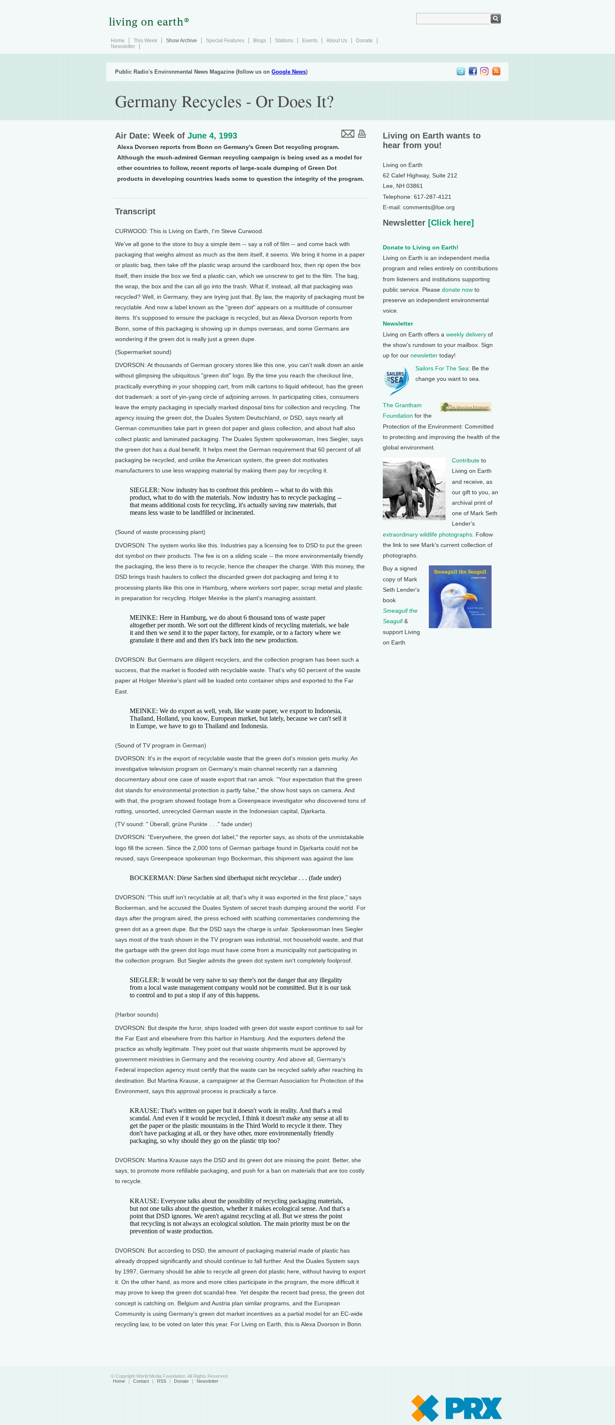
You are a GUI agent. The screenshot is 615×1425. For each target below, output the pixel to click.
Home (118, 41)
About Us (336, 41)
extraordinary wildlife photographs (427, 534)
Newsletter (123, 46)
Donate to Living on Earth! (421, 247)
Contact (141, 1381)
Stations (284, 41)
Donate (364, 41)
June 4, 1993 (212, 135)
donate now (457, 289)
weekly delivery (466, 334)
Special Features (225, 41)
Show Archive (181, 41)
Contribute (465, 460)
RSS (161, 1381)
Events (310, 41)
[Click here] (449, 222)
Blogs (259, 41)
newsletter (424, 355)
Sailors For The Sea (442, 368)
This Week (145, 41)
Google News (289, 72)
